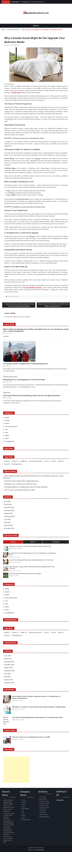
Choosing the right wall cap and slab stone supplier (28, 138)
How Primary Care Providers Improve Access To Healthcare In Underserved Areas (32, 554)
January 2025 (8, 525)
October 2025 (8, 513)
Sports (7, 435)
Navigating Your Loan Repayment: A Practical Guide (28, 207)
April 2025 (7, 522)
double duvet (16, 92)
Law (6, 429)
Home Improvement (12, 296)
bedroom (32, 236)
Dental (7, 417)
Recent (32, 542)
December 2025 (9, 507)
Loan (6, 432)
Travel (7, 438)
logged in (15, 316)
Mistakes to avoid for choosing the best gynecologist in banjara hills (30, 546)
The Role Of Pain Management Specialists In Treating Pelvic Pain (37, 717)
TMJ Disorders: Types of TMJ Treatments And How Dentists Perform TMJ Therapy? (32, 567)
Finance (7, 420)
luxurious (37, 158)
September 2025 (9, 516)
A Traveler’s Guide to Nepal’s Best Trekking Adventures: (25, 364)
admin (17, 45)
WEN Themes (40, 850)
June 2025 (7, 519)
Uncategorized (9, 441)
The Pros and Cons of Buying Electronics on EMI (19, 490)
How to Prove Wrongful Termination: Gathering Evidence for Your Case (31, 560)
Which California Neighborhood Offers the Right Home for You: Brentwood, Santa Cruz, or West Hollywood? (36, 330)
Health (7, 423)
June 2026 (7, 501)
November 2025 (9, 510)
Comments (55, 542)
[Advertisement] (16, 769)
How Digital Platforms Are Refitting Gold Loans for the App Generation (31, 395)
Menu (37, 26)
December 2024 (9, 528)
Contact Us (60, 800)
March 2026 (8, 504)
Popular (13, 542)
